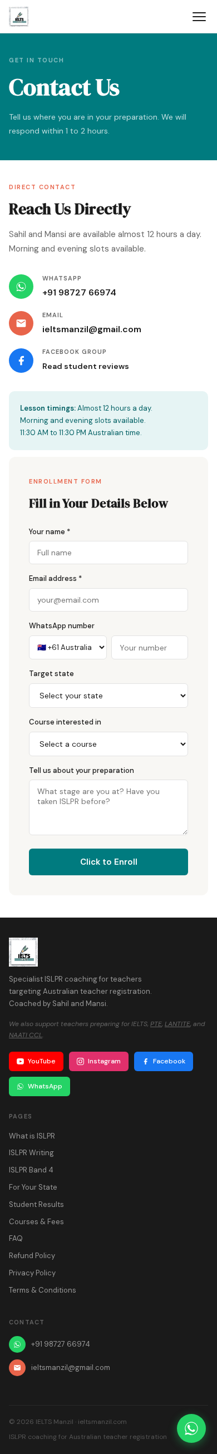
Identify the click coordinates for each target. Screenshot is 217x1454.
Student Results (36, 1204)
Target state (51, 673)
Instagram (104, 1061)
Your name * (49, 531)
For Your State (33, 1187)
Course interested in (65, 722)
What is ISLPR (32, 1136)
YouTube (42, 1061)
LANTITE (177, 1023)
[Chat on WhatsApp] (191, 1428)
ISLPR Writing (31, 1152)
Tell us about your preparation (81, 770)
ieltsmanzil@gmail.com (91, 329)
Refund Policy (32, 1255)
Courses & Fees (36, 1221)
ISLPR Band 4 (31, 1170)
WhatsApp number (62, 625)
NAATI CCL (25, 1035)
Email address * (55, 578)
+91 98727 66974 (79, 292)
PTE (156, 1023)
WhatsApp (45, 1086)
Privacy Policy (32, 1273)
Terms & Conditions (42, 1290)
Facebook (169, 1061)
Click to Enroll (108, 862)
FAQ (16, 1238)
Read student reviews (85, 366)
